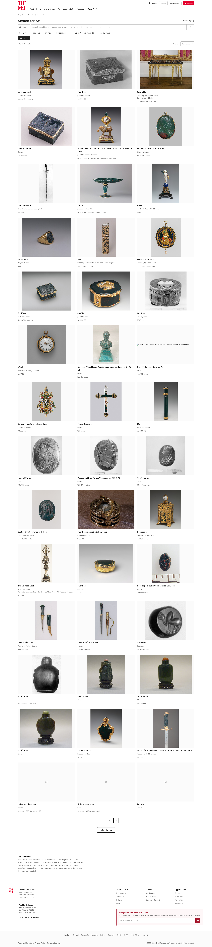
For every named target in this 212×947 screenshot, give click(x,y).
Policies (119, 900)
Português (85, 935)
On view (48, 33)
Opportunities (180, 890)
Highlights (36, 33)
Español (76, 935)
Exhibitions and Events (45, 9)
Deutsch (111, 935)
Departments (121, 893)
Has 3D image (105, 33)
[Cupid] (165, 183)
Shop (90, 9)
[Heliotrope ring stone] (46, 782)
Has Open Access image (81, 33)
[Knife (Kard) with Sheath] (105, 620)
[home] (19, 15)
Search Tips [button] (187, 21)
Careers (178, 893)
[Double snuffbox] (46, 126)
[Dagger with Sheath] (46, 620)
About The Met (122, 890)
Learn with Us (68, 9)
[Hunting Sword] (46, 183)
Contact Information (54, 943)
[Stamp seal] (165, 620)
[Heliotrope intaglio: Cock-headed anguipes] (165, 563)
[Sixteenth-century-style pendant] (46, 401)
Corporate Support (153, 900)
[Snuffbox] (105, 69)
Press (118, 903)
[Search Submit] (190, 27)
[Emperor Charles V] (165, 237)
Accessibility (120, 896)
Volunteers (179, 896)
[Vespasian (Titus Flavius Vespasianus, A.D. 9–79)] (105, 455)
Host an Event (151, 896)
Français (94, 935)
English (67, 935)
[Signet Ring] (46, 237)
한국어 (126, 935)
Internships (179, 903)
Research (81, 9)
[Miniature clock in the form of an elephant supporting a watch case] (105, 126)
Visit (32, 9)
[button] (93, 33)
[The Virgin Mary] (165, 455)
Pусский (144, 935)
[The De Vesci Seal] (46, 563)
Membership (175, 3)
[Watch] (105, 237)
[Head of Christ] (46, 455)
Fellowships (179, 900)
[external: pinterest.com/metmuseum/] (26, 917)
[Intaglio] (165, 782)
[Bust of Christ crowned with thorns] (46, 509)
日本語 (119, 935)
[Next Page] (116, 820)
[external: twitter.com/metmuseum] (23, 917)
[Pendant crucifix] (105, 401)
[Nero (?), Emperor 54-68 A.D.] (165, 344)
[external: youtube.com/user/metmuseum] (35, 917)
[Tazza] (105, 183)
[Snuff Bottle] (46, 674)
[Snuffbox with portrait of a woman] (105, 509)
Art (59, 9)
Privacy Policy (40, 943)
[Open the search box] (97, 9)
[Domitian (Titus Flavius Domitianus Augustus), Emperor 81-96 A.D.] (105, 344)
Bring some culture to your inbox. (133, 913)
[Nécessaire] (165, 509)
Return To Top (106, 830)
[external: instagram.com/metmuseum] (29, 917)
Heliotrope (22, 38)
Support (149, 890)
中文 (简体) (135, 935)
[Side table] (165, 69)
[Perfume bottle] (105, 728)
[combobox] (108, 27)
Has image (62, 33)
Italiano (102, 935)
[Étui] (165, 401)
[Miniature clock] (46, 69)
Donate (163, 3)
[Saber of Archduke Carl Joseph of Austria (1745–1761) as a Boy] (165, 728)
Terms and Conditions (26, 943)
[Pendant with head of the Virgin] (165, 126)
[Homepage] (22, 5)
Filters (21, 33)
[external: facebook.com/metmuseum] (19, 917)
